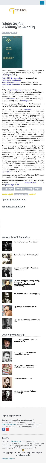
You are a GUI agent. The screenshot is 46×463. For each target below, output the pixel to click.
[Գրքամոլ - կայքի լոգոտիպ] (18, 11)
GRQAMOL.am (16, 441)
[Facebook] (4, 429)
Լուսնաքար (20, 189)
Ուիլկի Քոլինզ (8, 189)
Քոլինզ (37, 189)
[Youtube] (7, 429)
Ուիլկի (29, 189)
